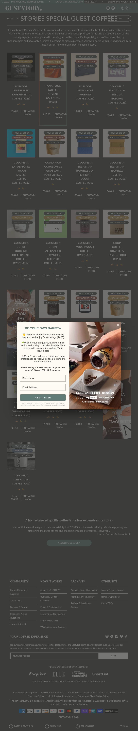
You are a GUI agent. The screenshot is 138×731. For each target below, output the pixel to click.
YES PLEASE (43, 397)
